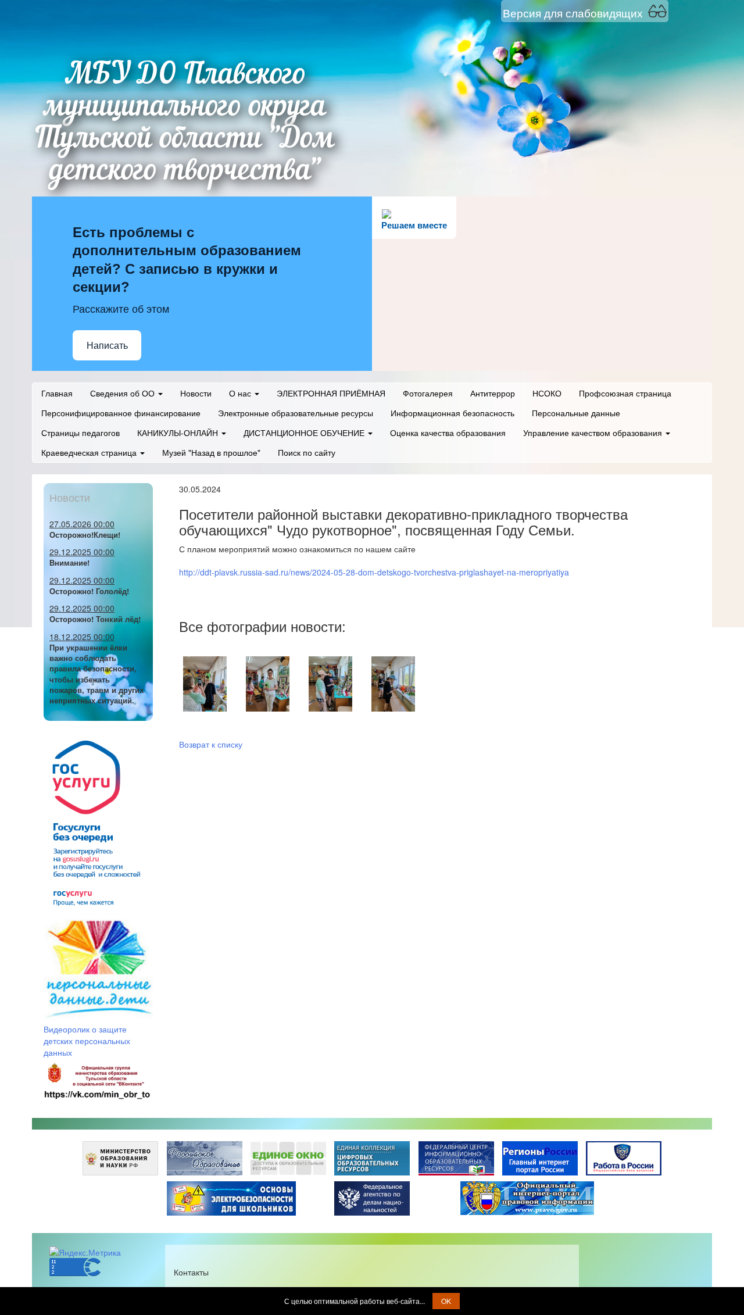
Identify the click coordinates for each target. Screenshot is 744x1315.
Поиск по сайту (306, 452)
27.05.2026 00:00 (82, 524)
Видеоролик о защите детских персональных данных (87, 1040)
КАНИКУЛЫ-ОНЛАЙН (178, 432)
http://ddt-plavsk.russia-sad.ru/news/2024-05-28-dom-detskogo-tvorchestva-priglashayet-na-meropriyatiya (374, 572)
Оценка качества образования (448, 432)
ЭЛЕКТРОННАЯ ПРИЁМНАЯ (331, 393)
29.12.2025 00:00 (82, 552)
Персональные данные (576, 413)
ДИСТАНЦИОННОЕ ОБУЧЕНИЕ (305, 432)
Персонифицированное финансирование (121, 413)
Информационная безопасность (452, 413)
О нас (241, 393)
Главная (57, 393)
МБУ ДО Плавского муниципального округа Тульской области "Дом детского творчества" (185, 124)
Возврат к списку (210, 744)
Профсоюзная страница (625, 393)
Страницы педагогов (80, 432)
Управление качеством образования (593, 432)
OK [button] (446, 1301)
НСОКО (546, 393)
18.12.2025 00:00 (82, 636)
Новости (196, 393)
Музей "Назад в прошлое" (211, 452)
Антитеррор (492, 393)
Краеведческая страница (90, 452)
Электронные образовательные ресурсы (295, 413)
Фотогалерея (428, 393)
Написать (107, 346)
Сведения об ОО (123, 393)
